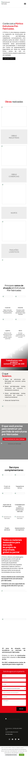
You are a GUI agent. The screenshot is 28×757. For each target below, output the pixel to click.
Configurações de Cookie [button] (11, 754)
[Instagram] (9, 739)
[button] (25, 3)
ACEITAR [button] (21, 754)
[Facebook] (12, 739)
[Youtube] (18, 739)
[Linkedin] (15, 739)
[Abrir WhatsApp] (25, 754)
